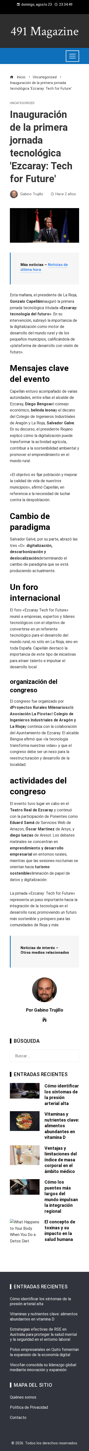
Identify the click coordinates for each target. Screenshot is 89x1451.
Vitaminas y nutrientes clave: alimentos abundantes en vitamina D (61, 1125)
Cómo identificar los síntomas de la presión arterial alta (40, 1301)
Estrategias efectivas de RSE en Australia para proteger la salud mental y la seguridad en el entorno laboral (43, 1334)
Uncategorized (22, 103)
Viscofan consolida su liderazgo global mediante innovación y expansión (43, 1367)
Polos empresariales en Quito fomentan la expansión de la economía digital (44, 1352)
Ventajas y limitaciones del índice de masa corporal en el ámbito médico (60, 1160)
